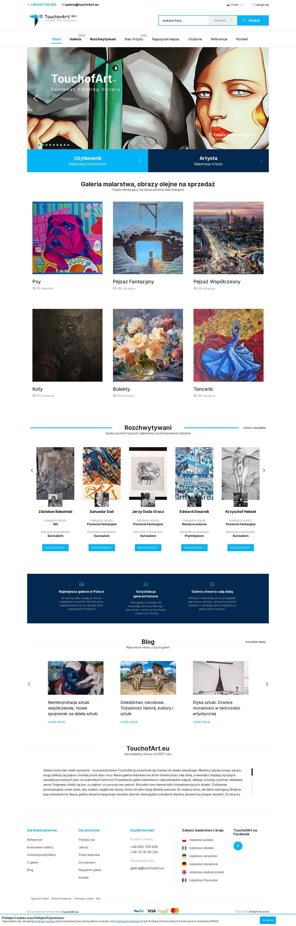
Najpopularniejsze (165, 39)
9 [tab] (65, 145)
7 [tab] (57, 145)
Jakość (83, 847)
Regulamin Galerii (40, 898)
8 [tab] (61, 145)
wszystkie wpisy (255, 641)
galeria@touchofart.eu (82, 4)
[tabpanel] (148, 98)
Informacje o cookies (83, 898)
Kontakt (242, 39)
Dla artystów (89, 830)
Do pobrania (87, 862)
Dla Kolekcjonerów (42, 830)
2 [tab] (39, 145)
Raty (98, 898)
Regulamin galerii (90, 870)
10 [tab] (68, 145)
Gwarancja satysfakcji (41, 854)
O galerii (32, 862)
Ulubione (195, 39)
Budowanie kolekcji (40, 847)
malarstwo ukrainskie (203, 856)
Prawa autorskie (89, 854)
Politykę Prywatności (127, 921)
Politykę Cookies (45, 921)
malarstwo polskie (201, 840)
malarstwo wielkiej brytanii (206, 872)
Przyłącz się (87, 839)
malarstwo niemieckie (203, 864)
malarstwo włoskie (201, 848)
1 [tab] (36, 145)
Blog (30, 870)
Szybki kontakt (142, 830)
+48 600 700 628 (43, 4)
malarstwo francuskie (203, 880)
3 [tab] (43, 145)
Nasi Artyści (134, 39)
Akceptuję (268, 920)
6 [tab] (54, 145)
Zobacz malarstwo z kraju (203, 830)
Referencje (219, 39)
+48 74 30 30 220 (144, 852)
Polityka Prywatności (61, 898)
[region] (148, 782)
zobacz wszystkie (254, 427)
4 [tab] (47, 145)
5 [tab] (50, 145)
